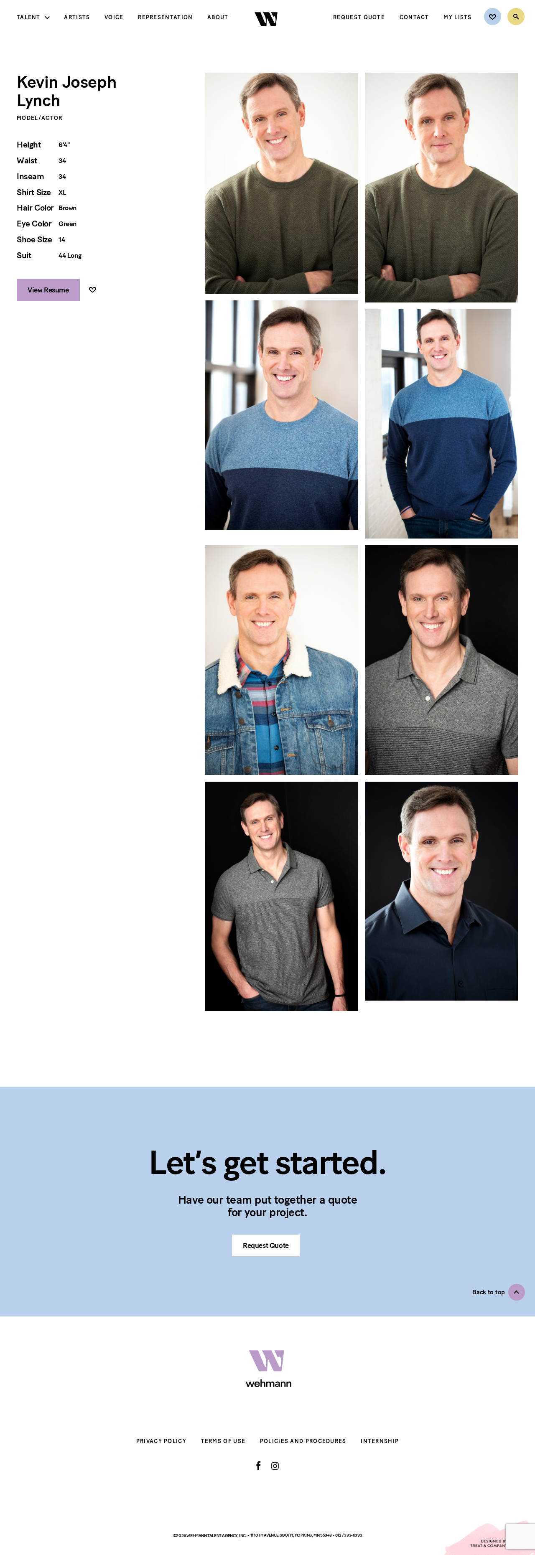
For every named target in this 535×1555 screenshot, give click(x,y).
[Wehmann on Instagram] (275, 1466)
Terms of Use (223, 1441)
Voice (114, 17)
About (218, 17)
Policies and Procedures (303, 1441)
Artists (77, 17)
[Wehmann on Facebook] (258, 1465)
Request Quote (359, 17)
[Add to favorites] (92, 290)
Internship (380, 1441)
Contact (414, 17)
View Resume (48, 290)
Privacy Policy (161, 1441)
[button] (498, 1292)
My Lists (457, 17)
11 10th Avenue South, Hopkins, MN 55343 (291, 1535)
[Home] (267, 33)
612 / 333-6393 (348, 1535)
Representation (165, 17)
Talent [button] (29, 17)
